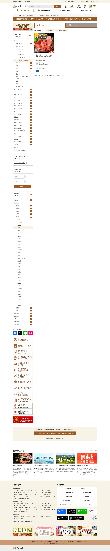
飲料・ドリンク (18, 106)
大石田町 (20, 250)
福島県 (17, 308)
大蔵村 (19, 272)
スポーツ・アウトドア (19, 130)
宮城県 (17, 211)
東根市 (19, 263)
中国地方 (16, 319)
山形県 (17, 216)
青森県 (17, 205)
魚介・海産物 (17, 89)
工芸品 (16, 139)
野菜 (15, 97)
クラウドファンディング (91, 1)
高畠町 (19, 294)
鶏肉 (17, 68)
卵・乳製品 (17, 100)
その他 (16, 144)
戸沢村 (19, 277)
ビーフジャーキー (22, 57)
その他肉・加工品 (20, 86)
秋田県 (17, 214)
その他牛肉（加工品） (23, 60)
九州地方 (16, 324)
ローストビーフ (21, 54)
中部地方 (16, 313)
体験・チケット (18, 125)
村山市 (19, 219)
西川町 (19, 291)
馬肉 (17, 74)
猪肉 (17, 83)
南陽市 (19, 241)
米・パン (16, 92)
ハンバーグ (20, 49)
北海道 (16, 200)
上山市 (19, 225)
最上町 (19, 283)
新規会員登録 (71, 1)
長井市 (19, 236)
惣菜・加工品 (17, 114)
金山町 (19, 261)
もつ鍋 (19, 51)
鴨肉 (17, 81)
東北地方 (16, 203)
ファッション (17, 136)
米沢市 (19, 305)
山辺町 (19, 274)
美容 (15, 133)
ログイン (64, 1)
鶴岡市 (19, 255)
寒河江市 (20, 288)
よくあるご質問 (80, 1)
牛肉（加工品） (20, 46)
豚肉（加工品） (20, 65)
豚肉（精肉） (19, 63)
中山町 (19, 244)
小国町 (19, 238)
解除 (31, 35)
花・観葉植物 (17, 142)
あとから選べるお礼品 (19, 150)
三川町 (19, 299)
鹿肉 (17, 71)
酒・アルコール (18, 103)
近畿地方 (16, 316)
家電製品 (16, 119)
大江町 (19, 302)
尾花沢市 (20, 222)
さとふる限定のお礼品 (19, 163)
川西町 (19, 252)
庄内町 (19, 247)
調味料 (16, 117)
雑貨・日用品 (17, 128)
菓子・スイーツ (18, 108)
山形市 (19, 296)
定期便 (16, 147)
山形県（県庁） (21, 258)
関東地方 (16, 310)
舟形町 (19, 280)
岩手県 (17, 208)
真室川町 (20, 285)
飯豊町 (19, 266)
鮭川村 (19, 269)
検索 (57, 6)
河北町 (19, 227)
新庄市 (19, 233)
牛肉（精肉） (19, 43)
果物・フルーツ (18, 94)
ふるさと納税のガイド (65, 6)
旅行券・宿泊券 (18, 122)
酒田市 (19, 230)
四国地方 (16, 321)
